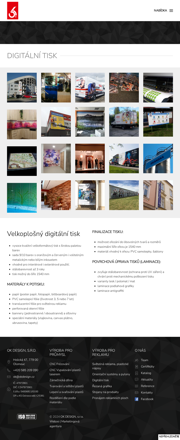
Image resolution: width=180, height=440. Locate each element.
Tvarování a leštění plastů (66, 386)
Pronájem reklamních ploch (110, 398)
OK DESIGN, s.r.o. (71, 417)
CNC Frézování (59, 364)
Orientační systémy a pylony (111, 374)
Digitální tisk (100, 380)
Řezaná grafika (102, 386)
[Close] (178, 436)
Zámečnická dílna (61, 380)
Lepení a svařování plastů (66, 392)
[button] (163, 10)
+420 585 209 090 (25, 370)
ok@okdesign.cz (23, 377)
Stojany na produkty (105, 392)
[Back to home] (12, 10)
